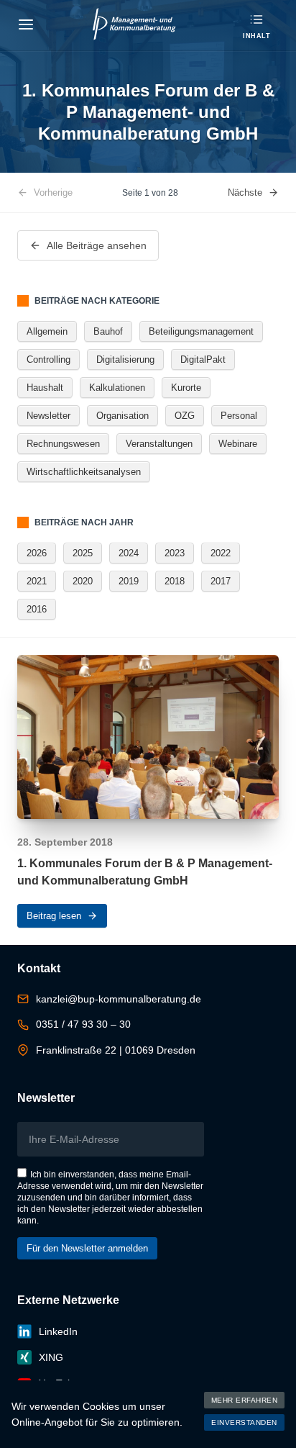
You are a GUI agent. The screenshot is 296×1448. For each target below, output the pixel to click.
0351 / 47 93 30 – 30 (83, 1024)
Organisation (122, 415)
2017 (221, 581)
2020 (83, 581)
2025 (83, 553)
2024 (129, 553)
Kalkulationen (117, 387)
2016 (37, 609)
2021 (37, 581)
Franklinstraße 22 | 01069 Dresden (115, 1050)
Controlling (48, 359)
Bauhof (108, 331)
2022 (221, 553)
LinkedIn (58, 1331)
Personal (239, 415)
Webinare (237, 443)
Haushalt (45, 387)
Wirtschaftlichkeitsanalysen (84, 471)
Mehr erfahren (244, 1400)
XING (51, 1357)
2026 (37, 553)
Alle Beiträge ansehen (97, 245)
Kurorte (186, 387)
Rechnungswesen (63, 443)
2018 (175, 581)
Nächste (245, 192)
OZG (185, 415)
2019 (129, 581)
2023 (175, 553)
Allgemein (47, 331)
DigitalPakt (203, 359)
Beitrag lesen (54, 915)
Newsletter (48, 415)
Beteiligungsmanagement (201, 331)
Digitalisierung (125, 359)
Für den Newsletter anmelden (87, 1248)
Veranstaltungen (159, 443)
